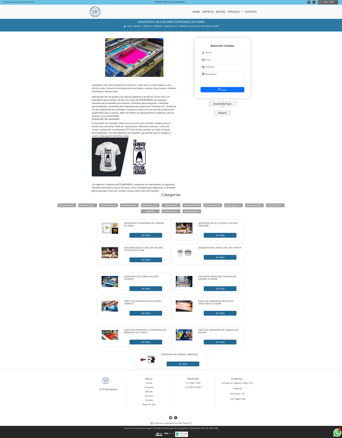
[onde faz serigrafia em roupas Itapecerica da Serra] (184, 306)
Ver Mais (145, 235)
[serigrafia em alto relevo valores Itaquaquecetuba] (110, 252)
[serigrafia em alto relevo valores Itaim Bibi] (184, 228)
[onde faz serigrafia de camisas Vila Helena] (184, 335)
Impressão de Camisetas (213, 205)
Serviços (234, 11)
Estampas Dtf (171, 205)
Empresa (208, 11)
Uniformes (150, 211)
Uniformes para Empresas (171, 211)
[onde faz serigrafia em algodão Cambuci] (110, 306)
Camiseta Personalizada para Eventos (67, 205)
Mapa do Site (149, 404)
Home (196, 11)
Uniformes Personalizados (192, 211)
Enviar (223, 89)
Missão (221, 11)
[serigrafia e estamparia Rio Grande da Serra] (110, 228)
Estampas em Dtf (191, 205)
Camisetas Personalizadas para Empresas (130, 205)
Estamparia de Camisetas (151, 205)
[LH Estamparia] (95, 12)
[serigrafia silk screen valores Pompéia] (110, 281)
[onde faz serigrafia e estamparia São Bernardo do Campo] (110, 335)
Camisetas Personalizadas (109, 205)
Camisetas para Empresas (88, 205)
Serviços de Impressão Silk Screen (255, 205)
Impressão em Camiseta (234, 205)
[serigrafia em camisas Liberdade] (147, 359)
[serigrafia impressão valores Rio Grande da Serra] (184, 281)
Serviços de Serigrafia (276, 205)
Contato (250, 11)
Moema (222, 112)
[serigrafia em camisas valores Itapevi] (184, 252)
